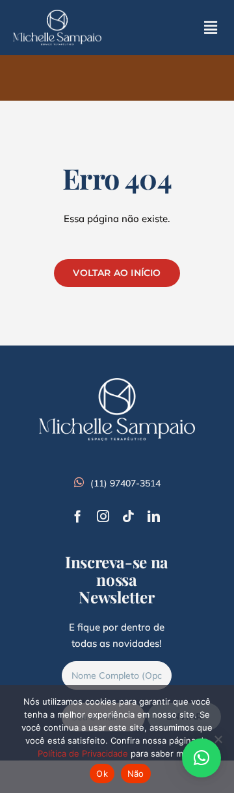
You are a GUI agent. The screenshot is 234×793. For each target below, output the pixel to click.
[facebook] (78, 516)
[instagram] (103, 516)
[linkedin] (154, 516)
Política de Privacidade (83, 753)
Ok (102, 773)
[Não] (217, 739)
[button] (201, 757)
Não (135, 773)
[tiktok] (128, 516)
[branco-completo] (57, 14)
